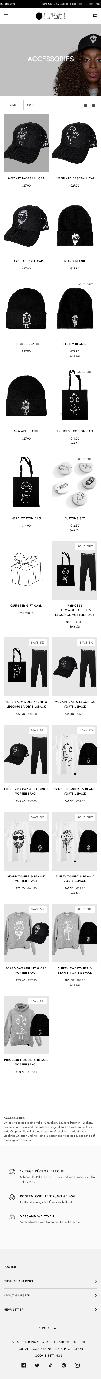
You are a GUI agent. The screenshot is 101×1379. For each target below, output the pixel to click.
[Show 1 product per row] (85, 105)
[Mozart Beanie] (26, 396)
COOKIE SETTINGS (48, 1356)
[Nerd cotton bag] (26, 483)
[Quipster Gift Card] (26, 570)
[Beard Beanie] (74, 226)
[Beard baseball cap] (26, 226)
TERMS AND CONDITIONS (33, 1349)
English (46, 1328)
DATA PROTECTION (69, 1349)
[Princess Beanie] (26, 308)
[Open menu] (11, 16)
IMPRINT (79, 1342)
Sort (30, 105)
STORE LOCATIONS (56, 1342)
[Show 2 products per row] (93, 105)
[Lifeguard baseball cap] (74, 143)
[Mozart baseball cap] (26, 143)
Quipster (23, 1342)
